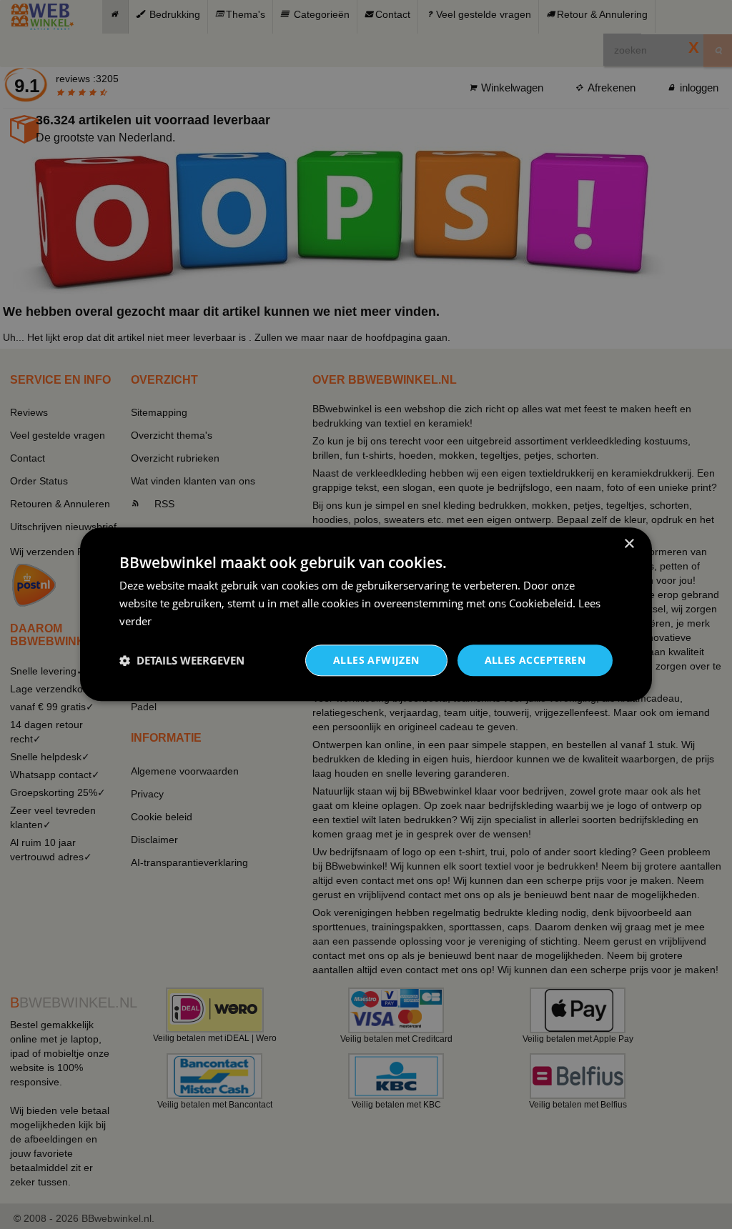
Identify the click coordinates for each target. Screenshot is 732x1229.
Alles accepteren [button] (535, 660)
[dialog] (366, 614)
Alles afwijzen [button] (376, 660)
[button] (181, 660)
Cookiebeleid (541, 603)
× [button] (628, 544)
